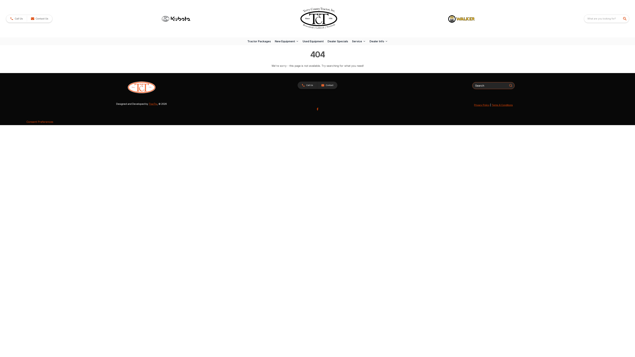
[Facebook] (317, 109)
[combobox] (606, 19)
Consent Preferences (39, 121)
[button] (16, 19)
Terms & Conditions (502, 105)
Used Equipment (313, 41)
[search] (625, 18)
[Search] (511, 85)
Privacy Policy (481, 105)
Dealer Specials (338, 41)
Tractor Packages (259, 41)
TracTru (153, 103)
